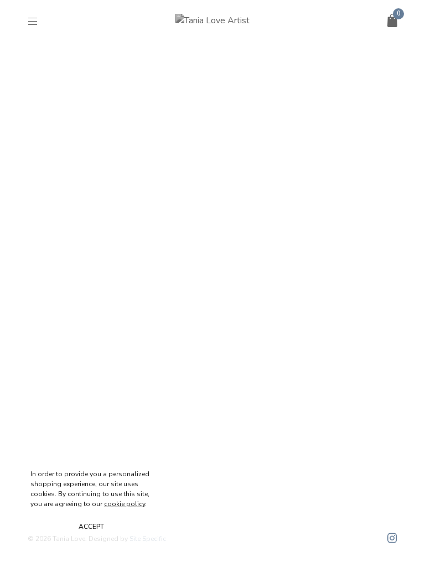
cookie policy (124, 503)
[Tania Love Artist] (212, 20)
